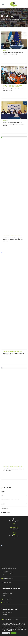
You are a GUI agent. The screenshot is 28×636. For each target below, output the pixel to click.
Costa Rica (5, 85)
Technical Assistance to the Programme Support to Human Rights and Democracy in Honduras (13, 124)
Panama (17, 86)
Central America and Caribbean (10, 500)
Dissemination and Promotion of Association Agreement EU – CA (13, 89)
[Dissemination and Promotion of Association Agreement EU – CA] (12, 76)
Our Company (14, 521)
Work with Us (14, 536)
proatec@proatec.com (8, 578)
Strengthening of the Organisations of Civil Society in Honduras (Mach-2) (13, 53)
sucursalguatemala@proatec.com (10, 619)
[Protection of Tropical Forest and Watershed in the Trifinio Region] (12, 302)
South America (5, 512)
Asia (2, 495)
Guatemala (19, 85)
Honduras (5, 50)
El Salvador (12, 85)
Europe (3, 504)
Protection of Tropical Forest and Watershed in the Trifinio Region (13, 354)
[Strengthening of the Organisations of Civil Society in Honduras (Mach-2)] (12, 41)
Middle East (4, 508)
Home (2, 19)
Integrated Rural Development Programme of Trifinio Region (13, 469)
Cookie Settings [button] (5, 633)
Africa (3, 491)
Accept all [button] (13, 633)
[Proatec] (14, 4)
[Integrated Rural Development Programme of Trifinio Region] (12, 417)
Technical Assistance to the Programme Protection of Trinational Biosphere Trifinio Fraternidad (13, 239)
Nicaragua (11, 86)
